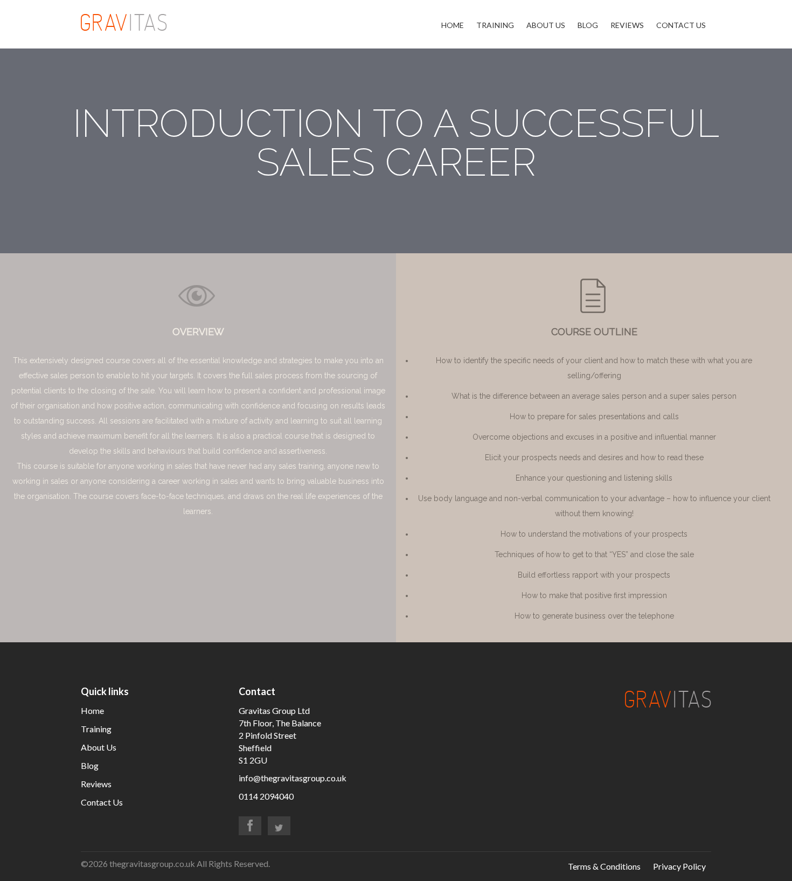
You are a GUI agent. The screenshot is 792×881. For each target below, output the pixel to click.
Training (495, 25)
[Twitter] (279, 826)
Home (452, 25)
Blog (588, 25)
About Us (545, 25)
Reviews (627, 25)
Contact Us (681, 25)
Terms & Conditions (604, 866)
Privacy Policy (679, 866)
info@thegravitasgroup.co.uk (292, 778)
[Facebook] (250, 826)
